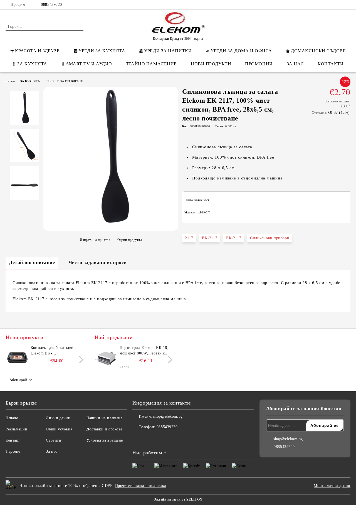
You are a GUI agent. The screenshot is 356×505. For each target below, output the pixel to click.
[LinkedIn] (322, 5)
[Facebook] (314, 5)
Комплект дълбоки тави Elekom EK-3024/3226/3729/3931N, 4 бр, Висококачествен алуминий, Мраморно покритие (56, 351)
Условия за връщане (104, 440)
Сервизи (53, 440)
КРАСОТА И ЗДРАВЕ (37, 50)
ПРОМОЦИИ (259, 63)
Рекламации (17, 429)
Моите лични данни (332, 486)
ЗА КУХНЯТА (32, 63)
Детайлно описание (32, 262)
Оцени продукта (129, 240)
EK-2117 (209, 238)
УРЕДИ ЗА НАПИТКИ (168, 50)
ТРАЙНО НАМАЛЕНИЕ (151, 63)
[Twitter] (331, 5)
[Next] (79, 359)
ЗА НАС (295, 63)
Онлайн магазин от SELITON (178, 499)
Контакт (13, 440)
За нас (51, 451)
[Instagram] (339, 5)
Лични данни (58, 418)
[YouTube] (347, 5)
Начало (10, 81)
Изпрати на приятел (95, 240)
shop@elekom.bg (168, 416)
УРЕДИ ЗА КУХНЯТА (101, 50)
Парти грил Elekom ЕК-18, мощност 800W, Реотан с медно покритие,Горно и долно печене (144, 351)
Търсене (13, 451)
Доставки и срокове (104, 429)
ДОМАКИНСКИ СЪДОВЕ (318, 50)
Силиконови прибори (269, 238)
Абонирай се (20, 380)
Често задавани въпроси (97, 262)
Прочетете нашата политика (140, 486)
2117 (189, 238)
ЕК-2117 (233, 238)
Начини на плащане (104, 418)
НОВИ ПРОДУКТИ (211, 63)
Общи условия (59, 429)
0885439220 (51, 5)
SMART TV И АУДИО (89, 63)
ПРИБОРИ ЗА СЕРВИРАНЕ (64, 81)
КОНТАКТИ (330, 63)
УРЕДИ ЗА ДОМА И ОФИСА (241, 50)
